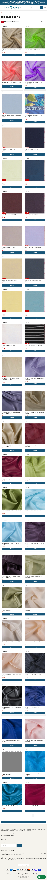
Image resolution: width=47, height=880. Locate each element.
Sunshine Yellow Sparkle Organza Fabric (10, 313)
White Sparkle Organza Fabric (8, 345)
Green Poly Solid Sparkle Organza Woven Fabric (33, 50)
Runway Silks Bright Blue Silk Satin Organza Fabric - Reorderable (11, 806)
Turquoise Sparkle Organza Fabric (32, 313)
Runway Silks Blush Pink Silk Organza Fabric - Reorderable (34, 741)
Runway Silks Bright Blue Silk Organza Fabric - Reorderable (34, 773)
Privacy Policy (28, 873)
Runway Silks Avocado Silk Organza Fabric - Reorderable (34, 577)
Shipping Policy (14, 873)
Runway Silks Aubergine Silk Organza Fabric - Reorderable (34, 544)
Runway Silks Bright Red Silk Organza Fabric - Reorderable (34, 806)
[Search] (41, 7)
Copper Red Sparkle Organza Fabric (9, 214)
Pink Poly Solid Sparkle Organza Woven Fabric (11, 82)
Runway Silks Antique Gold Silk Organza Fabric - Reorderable (34, 413)
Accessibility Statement (28, 875)
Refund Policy (21, 873)
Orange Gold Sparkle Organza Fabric (9, 280)
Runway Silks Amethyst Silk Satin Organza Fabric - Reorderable (11, 413)
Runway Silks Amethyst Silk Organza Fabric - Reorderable (34, 379)
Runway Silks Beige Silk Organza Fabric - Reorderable (33, 609)
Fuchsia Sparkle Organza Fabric (31, 214)
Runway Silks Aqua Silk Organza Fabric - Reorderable (33, 511)
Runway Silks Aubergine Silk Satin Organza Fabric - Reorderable (11, 577)
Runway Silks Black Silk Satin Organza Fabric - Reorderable (11, 708)
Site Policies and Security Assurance (11, 875)
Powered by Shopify (23, 877)
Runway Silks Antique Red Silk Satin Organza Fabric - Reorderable (11, 478)
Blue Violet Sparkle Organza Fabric (32, 149)
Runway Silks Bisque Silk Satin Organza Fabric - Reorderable (12, 675)
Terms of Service (35, 873)
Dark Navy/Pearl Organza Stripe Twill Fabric (34, 345)
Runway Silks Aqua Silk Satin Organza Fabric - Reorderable (11, 544)
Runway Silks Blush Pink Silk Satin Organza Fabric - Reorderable (11, 773)
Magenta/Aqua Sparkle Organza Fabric (33, 247)
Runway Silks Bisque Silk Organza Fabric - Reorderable (33, 642)
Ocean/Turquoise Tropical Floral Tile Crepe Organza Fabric (33, 116)
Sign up (19, 845)
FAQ (21, 875)
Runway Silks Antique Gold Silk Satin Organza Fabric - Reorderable (11, 446)
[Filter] (2, 22)
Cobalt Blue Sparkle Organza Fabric (32, 182)
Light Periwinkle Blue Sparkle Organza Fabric (11, 115)
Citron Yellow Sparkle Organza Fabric (10, 182)
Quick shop (12, 54)
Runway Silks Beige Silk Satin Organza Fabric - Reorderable (11, 642)
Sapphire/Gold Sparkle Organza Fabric (33, 280)
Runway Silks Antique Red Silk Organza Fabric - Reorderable (35, 446)
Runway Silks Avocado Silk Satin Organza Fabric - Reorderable (10, 609)
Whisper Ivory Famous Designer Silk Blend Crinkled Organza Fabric (11, 379)
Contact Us (41, 875)
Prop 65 (35, 875)
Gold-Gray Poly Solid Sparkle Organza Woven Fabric (11, 50)
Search (7, 873)
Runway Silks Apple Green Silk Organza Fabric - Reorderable (34, 478)
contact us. (12, 835)
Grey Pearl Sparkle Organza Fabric (9, 247)
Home (2, 12)
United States (23, 865)
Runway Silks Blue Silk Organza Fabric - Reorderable (33, 708)
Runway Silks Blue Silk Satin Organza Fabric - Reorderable (11, 741)
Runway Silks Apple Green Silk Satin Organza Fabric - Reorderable (11, 511)
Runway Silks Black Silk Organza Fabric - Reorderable (33, 675)
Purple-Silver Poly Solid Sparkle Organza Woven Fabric (33, 83)
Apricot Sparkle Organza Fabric (8, 149)
